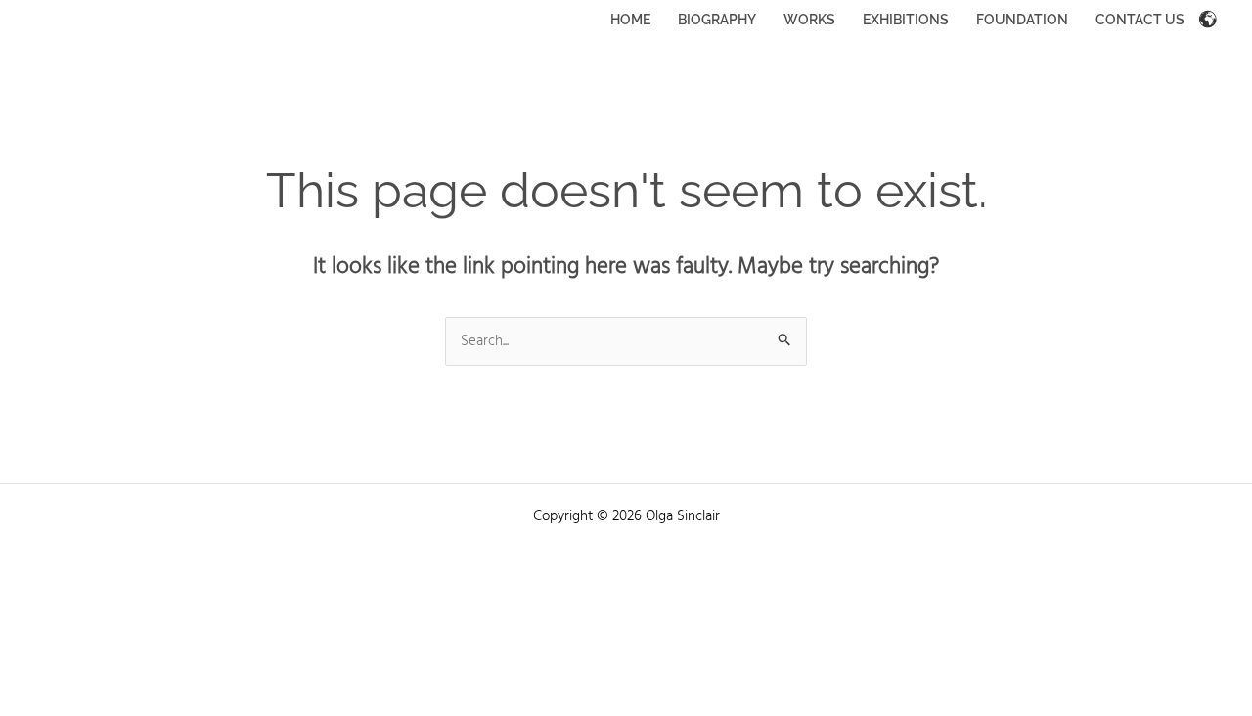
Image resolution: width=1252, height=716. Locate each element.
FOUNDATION (1022, 19)
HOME (630, 19)
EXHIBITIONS (906, 19)
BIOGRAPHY (717, 19)
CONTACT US (1140, 19)
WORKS (809, 19)
